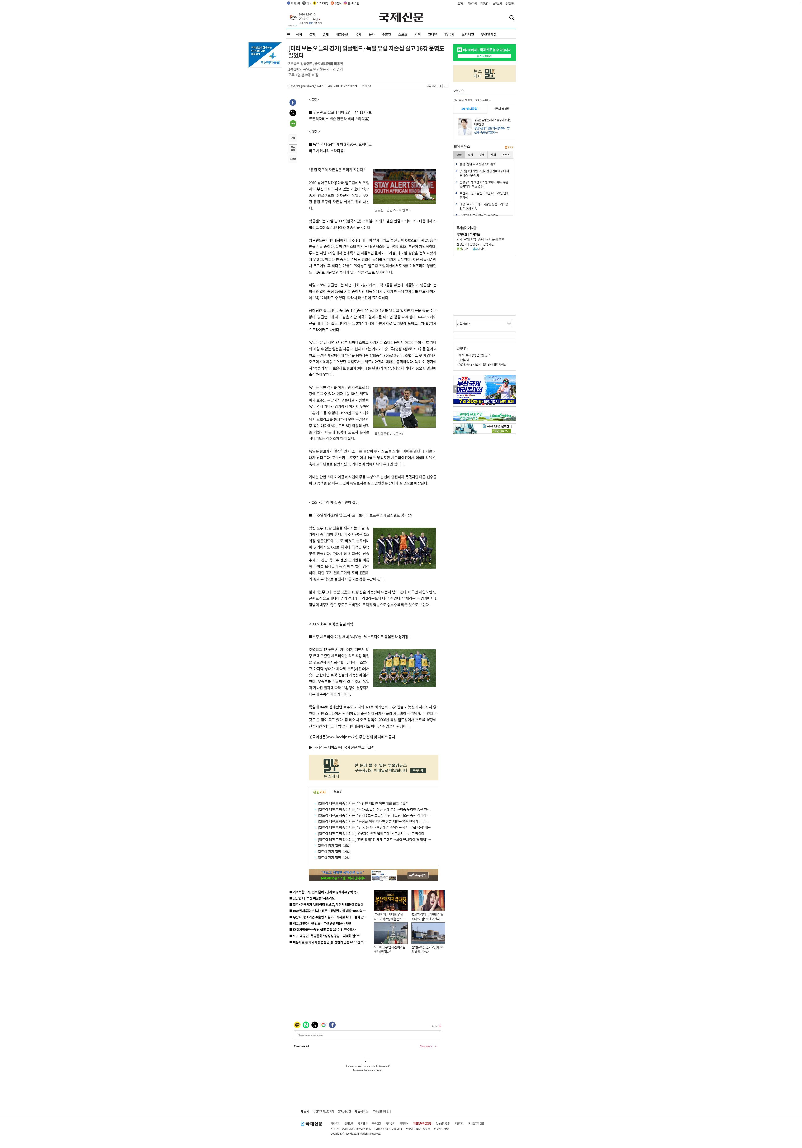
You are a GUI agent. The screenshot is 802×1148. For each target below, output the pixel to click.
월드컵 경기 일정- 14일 (334, 851)
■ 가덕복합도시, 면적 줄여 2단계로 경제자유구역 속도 (324, 892)
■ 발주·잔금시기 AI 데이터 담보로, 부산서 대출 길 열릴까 (326, 904)
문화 (372, 34)
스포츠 (402, 34)
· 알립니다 (463, 360)
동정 (494, 239)
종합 (459, 155)
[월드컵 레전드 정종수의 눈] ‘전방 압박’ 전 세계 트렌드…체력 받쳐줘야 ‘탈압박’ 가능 (376, 839)
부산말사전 (488, 34)
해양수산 (342, 34)
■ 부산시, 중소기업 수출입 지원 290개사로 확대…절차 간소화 (329, 917)
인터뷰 (432, 34)
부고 (501, 239)
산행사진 (488, 244)
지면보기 (484, 3)
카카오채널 (322, 3)
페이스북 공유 (292, 103)
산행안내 (462, 244)
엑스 (308, 3)
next (513, 389)
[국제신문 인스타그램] (359, 747)
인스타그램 (353, 3)
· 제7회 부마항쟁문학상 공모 (473, 355)
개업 (473, 239)
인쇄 (292, 138)
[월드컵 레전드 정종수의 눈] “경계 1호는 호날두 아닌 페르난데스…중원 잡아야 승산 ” (377, 815)
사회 (299, 34)
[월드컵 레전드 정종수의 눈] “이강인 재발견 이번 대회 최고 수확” (362, 803)
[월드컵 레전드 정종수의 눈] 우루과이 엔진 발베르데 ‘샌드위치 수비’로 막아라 (371, 833)
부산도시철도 (483, 99)
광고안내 (362, 1123)
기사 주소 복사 (292, 149)
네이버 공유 (292, 124)
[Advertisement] (405, 122)
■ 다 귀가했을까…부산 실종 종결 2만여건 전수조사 (322, 929)
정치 (312, 34)
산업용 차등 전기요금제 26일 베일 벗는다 (427, 949)
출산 (487, 239)
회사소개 (335, 1123)
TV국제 (449, 34)
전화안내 (348, 1123)
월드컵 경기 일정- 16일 (334, 845)
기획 (418, 34)
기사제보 (404, 1123)
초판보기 (497, 3)
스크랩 (292, 159)
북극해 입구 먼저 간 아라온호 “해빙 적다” (389, 949)
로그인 (461, 3)
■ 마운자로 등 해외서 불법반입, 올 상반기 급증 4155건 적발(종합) (332, 942)
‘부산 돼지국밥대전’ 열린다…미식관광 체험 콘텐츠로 (389, 919)
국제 (358, 34)
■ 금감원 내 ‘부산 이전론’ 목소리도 (312, 898)
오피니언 (468, 34)
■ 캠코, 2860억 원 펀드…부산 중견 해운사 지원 (320, 923)
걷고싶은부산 (344, 1111)
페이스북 (295, 3)
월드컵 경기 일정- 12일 (334, 857)
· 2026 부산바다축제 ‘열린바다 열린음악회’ (482, 364)
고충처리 (458, 1123)
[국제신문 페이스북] (327, 747)
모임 (466, 239)
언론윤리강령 (443, 1123)
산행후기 (475, 244)
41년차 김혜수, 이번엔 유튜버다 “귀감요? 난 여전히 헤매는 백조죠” (427, 919)
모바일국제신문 (476, 1123)
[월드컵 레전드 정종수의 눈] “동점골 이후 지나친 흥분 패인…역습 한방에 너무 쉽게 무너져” (381, 821)
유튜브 (338, 3)
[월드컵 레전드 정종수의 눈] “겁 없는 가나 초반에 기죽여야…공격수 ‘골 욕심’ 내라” (375, 827)
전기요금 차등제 (462, 99)
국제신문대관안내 (382, 1111)
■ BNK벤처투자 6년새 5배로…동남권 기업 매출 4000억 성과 (329, 910)
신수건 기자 (294, 86)
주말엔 (386, 34)
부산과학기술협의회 (323, 1111)
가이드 (463, 249)
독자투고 (390, 1123)
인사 (459, 239)
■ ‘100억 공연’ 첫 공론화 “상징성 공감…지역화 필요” (324, 936)
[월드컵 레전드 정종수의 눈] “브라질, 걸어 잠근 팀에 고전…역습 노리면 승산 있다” (375, 809)
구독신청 (509, 3)
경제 (325, 34)
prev (455, 389)
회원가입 (472, 3)
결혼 (480, 239)
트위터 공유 (292, 113)
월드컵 (338, 791)
